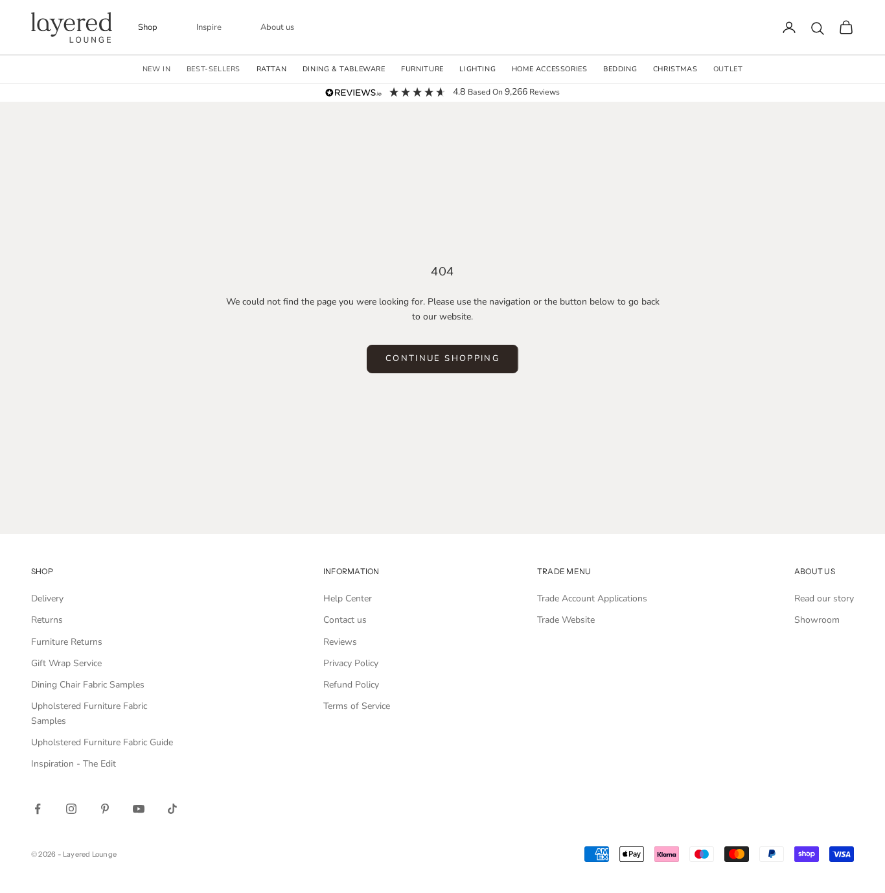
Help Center (347, 598)
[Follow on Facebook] (37, 808)
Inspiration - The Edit (73, 764)
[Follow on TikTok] (172, 808)
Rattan (272, 69)
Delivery (47, 598)
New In (157, 69)
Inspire (209, 27)
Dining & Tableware (344, 69)
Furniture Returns (66, 642)
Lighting (477, 69)
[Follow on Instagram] (71, 808)
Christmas (675, 69)
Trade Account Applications (592, 598)
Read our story (824, 598)
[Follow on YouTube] (138, 808)
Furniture (422, 69)
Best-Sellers (213, 69)
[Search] (817, 28)
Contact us (345, 620)
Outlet (728, 69)
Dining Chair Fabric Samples (87, 684)
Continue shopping (442, 358)
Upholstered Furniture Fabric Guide (102, 742)
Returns (47, 620)
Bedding (620, 69)
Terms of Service (356, 706)
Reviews (340, 642)
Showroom (817, 620)
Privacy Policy (350, 663)
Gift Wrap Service (66, 663)
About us (277, 27)
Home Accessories (550, 69)
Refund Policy (351, 684)
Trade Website (566, 620)
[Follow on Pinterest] (104, 808)
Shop (147, 27)
